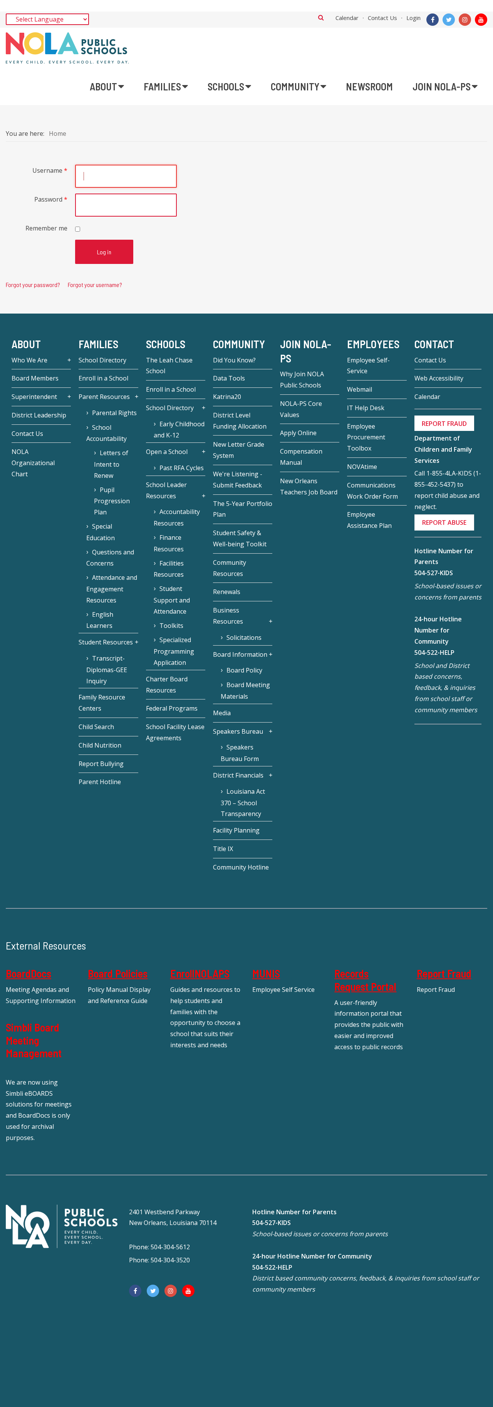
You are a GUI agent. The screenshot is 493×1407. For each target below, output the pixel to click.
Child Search (96, 727)
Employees (373, 343)
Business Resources (228, 616)
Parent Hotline (100, 782)
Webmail (359, 389)
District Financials (238, 775)
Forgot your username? (95, 284)
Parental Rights (114, 413)
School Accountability (106, 433)
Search (321, 17)
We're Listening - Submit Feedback (237, 479)
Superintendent (34, 396)
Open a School (167, 451)
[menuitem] (107, 86)
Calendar (347, 18)
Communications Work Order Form (372, 491)
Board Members (35, 378)
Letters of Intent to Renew (111, 464)
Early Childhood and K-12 (179, 430)
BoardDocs (28, 973)
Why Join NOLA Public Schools (302, 379)
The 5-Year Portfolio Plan (242, 509)
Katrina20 (227, 396)
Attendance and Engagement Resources (111, 588)
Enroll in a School (103, 378)
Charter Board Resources (167, 684)
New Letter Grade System (238, 450)
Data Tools (229, 378)
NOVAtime (362, 466)
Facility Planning (236, 830)
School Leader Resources (166, 490)
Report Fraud (444, 973)
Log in (104, 251)
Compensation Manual (301, 457)
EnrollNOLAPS (200, 973)
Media (222, 713)
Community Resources (229, 568)
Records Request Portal (365, 980)
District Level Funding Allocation (240, 421)
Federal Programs (172, 708)
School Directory (102, 360)
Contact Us (382, 18)
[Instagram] (465, 19)
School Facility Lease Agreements (175, 732)
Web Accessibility (438, 378)
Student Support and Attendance (172, 600)
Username (49, 170)
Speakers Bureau (238, 731)
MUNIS (266, 973)
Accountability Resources (177, 517)
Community (239, 343)
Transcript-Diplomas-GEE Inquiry (106, 669)
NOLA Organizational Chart (33, 462)
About (26, 343)
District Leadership (39, 415)
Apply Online (298, 433)
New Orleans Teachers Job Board (308, 486)
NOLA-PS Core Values (301, 409)
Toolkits (171, 625)
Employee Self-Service (368, 366)
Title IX (223, 849)
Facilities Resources (169, 569)
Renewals (226, 592)
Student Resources (106, 642)
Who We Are (29, 360)
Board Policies (118, 973)
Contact (434, 343)
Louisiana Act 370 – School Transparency (243, 802)
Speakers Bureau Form (240, 753)
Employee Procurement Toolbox (366, 437)
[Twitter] (449, 19)
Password (50, 199)
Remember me (46, 228)
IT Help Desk (365, 408)
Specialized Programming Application (174, 651)
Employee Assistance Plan (369, 520)
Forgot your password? (33, 284)
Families (98, 343)
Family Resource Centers (102, 703)
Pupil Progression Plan (112, 501)
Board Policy (244, 670)
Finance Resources (169, 543)
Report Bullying (101, 763)
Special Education (100, 532)
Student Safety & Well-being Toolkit (240, 538)
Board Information (240, 654)
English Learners (99, 620)
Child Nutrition (100, 745)
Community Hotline (241, 867)
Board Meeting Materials (245, 691)
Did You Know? (234, 360)
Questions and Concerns (110, 558)
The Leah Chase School (169, 366)
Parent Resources (104, 396)
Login (413, 18)
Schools (165, 343)
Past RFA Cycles (181, 468)
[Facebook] (432, 19)
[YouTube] (481, 19)
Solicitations (244, 637)
